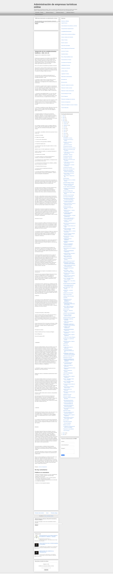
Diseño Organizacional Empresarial (67, 48)
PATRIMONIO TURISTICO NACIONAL (68, 319)
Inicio (47, 512)
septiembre (66, 125)
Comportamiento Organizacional (67, 28)
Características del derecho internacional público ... (68, 406)
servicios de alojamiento (43, 466)
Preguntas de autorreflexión (68, 428)
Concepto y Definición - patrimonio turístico (67, 315)
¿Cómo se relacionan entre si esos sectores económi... (68, 219)
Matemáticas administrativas (66, 76)
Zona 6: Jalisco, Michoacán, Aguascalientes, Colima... (68, 307)
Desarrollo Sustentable (65, 45)
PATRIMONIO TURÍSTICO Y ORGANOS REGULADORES (69, 354)
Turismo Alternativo (64, 107)
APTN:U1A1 (65, 343)
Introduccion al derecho (65, 68)
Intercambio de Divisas (67, 421)
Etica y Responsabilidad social (67, 56)
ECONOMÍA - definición (67, 157)
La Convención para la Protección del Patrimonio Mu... (68, 350)
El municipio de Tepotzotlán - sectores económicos (68, 201)
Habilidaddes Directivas (65, 65)
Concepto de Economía (67, 156)
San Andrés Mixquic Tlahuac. (68, 182)
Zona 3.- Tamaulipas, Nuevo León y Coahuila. (68, 379)
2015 (64, 119)
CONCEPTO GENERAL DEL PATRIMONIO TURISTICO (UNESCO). (68, 360)
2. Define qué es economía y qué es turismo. (68, 153)
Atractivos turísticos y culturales (69, 317)
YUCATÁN (65, 297)
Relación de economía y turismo (69, 147)
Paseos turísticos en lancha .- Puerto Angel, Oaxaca (68, 418)
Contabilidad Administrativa (66, 31)
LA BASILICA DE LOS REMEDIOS (67, 239)
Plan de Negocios (64, 96)
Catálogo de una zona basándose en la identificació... (67, 300)
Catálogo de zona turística (68, 292)
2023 (64, 117)
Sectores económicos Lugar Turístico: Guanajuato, (68, 185)
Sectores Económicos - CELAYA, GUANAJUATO (69, 216)
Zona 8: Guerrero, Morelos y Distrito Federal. (68, 387)
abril (64, 131)
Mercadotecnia (64, 79)
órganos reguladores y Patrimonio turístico (67, 256)
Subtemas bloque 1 (50, 12)
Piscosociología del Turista (66, 93)
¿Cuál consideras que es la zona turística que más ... (68, 286)
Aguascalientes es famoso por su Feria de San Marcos (69, 199)
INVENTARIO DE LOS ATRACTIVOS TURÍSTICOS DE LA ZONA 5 (69, 303)
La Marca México (64, 70)
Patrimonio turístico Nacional (68, 355)
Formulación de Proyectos (66, 62)
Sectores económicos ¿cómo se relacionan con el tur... (69, 204)
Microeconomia (64, 82)
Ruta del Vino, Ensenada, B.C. (69, 168)
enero (65, 136)
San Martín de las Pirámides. (68, 195)
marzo (65, 133)
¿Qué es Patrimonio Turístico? (69, 261)
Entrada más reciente (39, 512)
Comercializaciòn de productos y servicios (69, 25)
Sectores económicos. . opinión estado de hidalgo (69, 229)
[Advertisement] (3, 547)
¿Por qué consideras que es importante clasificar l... (68, 413)
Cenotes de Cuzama (67, 206)
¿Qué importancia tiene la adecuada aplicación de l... (68, 401)
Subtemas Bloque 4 (39, 14)
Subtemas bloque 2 (60, 12)
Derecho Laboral (64, 42)
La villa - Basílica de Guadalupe (69, 186)
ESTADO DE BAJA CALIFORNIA (69, 283)
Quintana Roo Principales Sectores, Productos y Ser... (69, 171)
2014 (64, 120)
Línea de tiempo (66, 430)
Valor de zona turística (67, 294)
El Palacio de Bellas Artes (68, 190)
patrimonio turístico (67, 410)
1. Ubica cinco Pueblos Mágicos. (69, 337)
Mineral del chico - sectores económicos (68, 237)
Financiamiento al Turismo (66, 59)
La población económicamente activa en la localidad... (69, 427)
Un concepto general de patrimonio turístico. (67, 363)
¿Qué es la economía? (67, 144)
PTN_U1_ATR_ (66, 374)
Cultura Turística (64, 39)
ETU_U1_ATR (66, 419)
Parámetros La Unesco (67, 357)
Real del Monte (66, 178)
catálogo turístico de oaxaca (68, 296)
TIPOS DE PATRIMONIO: (68, 373)
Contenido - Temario (39, 12)
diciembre (66, 122)
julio (64, 126)
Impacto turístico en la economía (67, 390)
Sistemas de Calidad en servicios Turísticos (69, 104)
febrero (65, 134)
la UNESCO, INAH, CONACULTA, (66, 327)
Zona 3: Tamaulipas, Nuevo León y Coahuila (68, 279)
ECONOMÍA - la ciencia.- (68, 137)
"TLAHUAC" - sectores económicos (67, 221)
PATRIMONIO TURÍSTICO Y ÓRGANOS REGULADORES (69, 263)
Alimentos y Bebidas (65, 21)
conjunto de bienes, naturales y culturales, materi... (69, 254)
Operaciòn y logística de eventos (67, 85)
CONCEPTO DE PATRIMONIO (69, 313)
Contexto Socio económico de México (68, 34)
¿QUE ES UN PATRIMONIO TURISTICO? (68, 251)
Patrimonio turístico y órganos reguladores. (69, 274)
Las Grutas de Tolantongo (68, 196)
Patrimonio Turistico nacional (66, 87)
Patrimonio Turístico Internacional (67, 90)
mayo (65, 130)
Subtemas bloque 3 (70, 12)
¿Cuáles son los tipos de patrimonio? (68, 322)
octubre (65, 123)
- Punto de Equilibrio (67, 423)
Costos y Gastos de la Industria (67, 37)
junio (65, 128)
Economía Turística (65, 51)
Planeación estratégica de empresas (68, 99)
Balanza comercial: (66, 424)
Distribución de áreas (67, 394)
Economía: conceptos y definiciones (67, 143)
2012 (64, 434)
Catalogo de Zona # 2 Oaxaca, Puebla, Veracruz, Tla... (69, 276)
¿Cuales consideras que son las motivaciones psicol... (69, 266)
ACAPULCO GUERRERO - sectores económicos (68, 244)
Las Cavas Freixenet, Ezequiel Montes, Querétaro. (69, 234)
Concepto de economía (67, 146)
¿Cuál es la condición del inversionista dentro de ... (68, 403)
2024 (64, 115)
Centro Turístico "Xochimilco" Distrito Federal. (68, 174)
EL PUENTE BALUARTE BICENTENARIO (67, 213)
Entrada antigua (54, 512)
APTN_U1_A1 (66, 345)
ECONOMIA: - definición (67, 154)
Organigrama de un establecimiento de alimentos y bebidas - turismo (48, 536)
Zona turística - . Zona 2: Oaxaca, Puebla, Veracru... (68, 271)
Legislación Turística (65, 73)
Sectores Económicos (67, 246)
